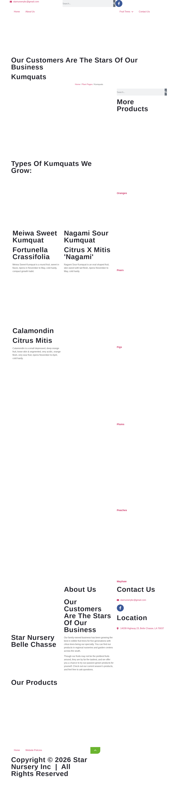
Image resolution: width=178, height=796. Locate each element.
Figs (119, 347)
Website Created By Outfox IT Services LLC (56, 793)
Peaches (122, 510)
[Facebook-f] (118, 3)
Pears (120, 270)
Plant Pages (87, 84)
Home (17, 11)
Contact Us (144, 11)
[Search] (114, 3)
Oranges (122, 193)
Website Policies (33, 750)
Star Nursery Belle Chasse (33, 641)
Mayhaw (122, 581)
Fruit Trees (125, 11)
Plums (120, 424)
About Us (30, 11)
